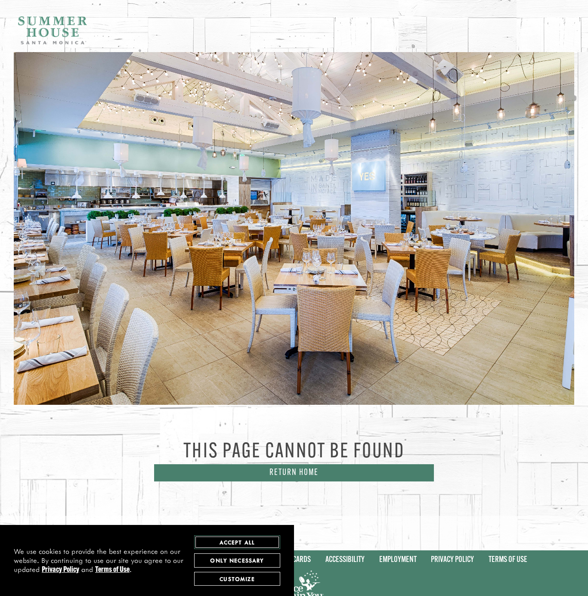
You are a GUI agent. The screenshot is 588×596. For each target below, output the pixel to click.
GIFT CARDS (295, 560)
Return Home (294, 473)
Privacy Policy (60, 570)
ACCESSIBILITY (345, 560)
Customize (237, 578)
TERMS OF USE (508, 560)
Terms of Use (112, 570)
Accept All (237, 542)
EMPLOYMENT (398, 560)
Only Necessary (237, 560)
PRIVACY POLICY (452, 560)
